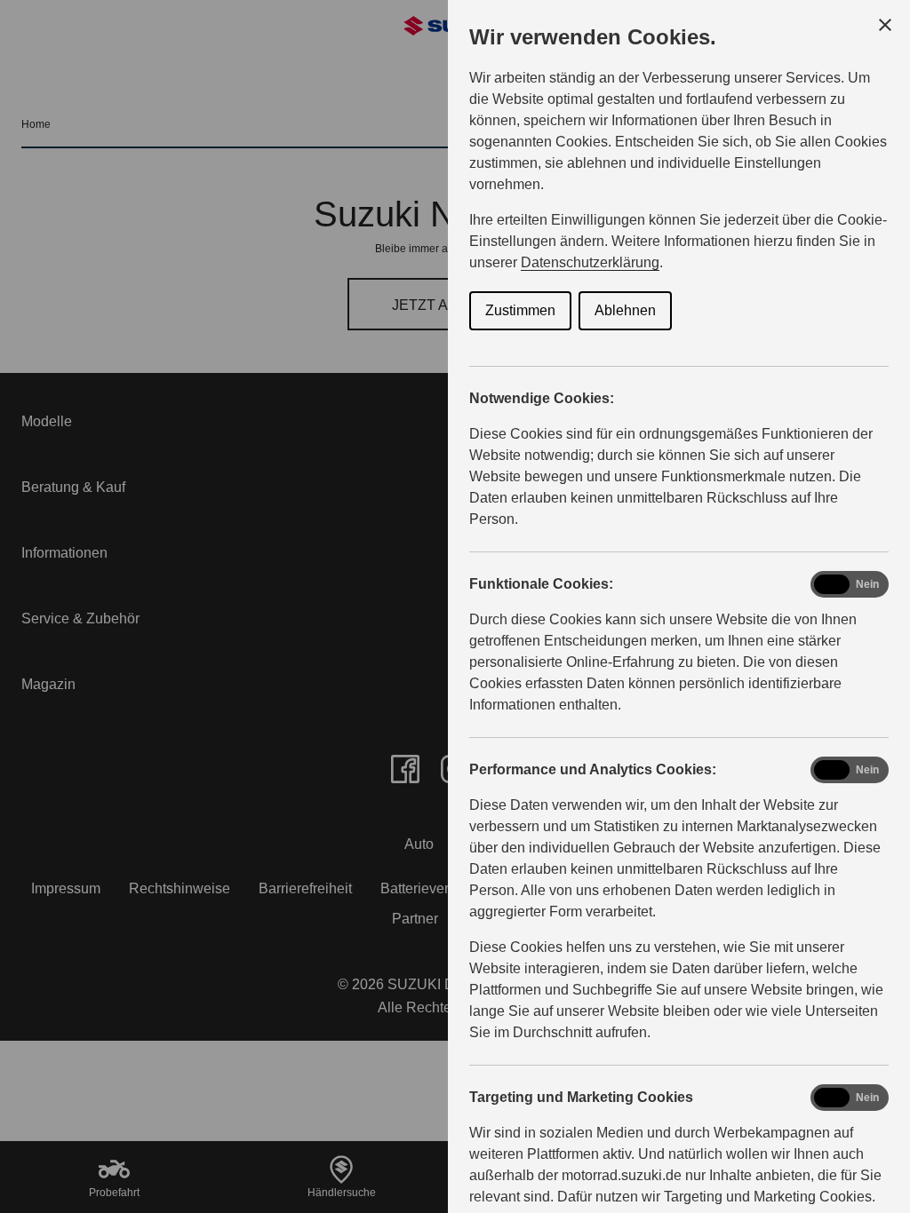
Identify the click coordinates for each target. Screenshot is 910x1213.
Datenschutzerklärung (590, 262)
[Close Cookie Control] (885, 25)
